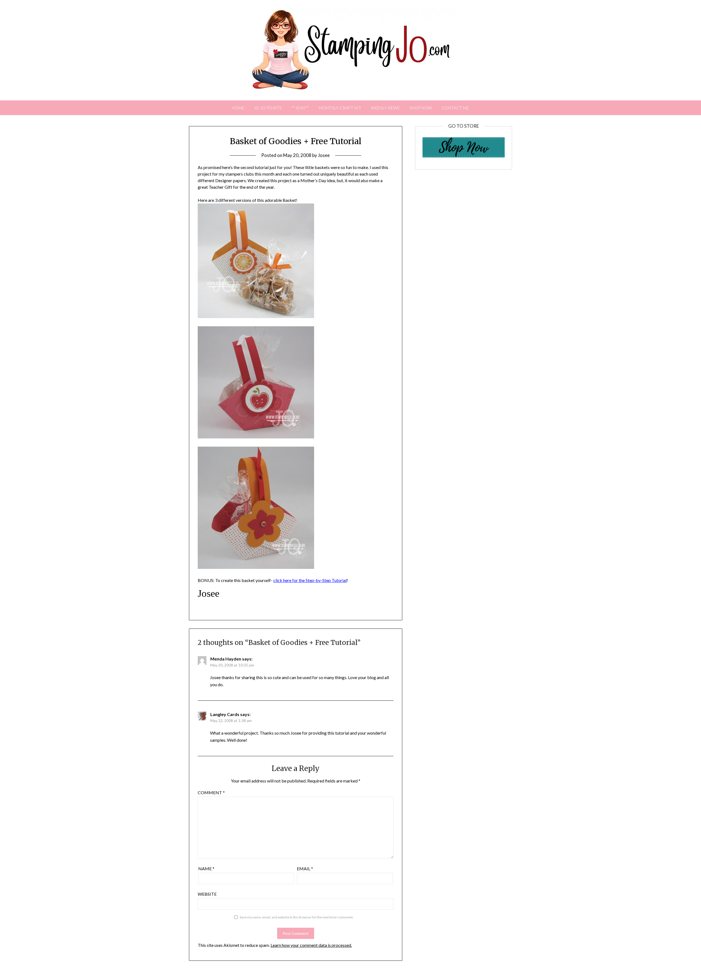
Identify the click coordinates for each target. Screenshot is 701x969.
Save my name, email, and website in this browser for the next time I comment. (297, 917)
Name (206, 868)
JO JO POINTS (268, 107)
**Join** (300, 107)
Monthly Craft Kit (340, 107)
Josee (324, 155)
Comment (211, 792)
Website (207, 894)
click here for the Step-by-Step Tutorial (310, 580)
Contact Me (455, 107)
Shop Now (420, 107)
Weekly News (385, 107)
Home (238, 107)
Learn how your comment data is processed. (311, 945)
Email (305, 868)
